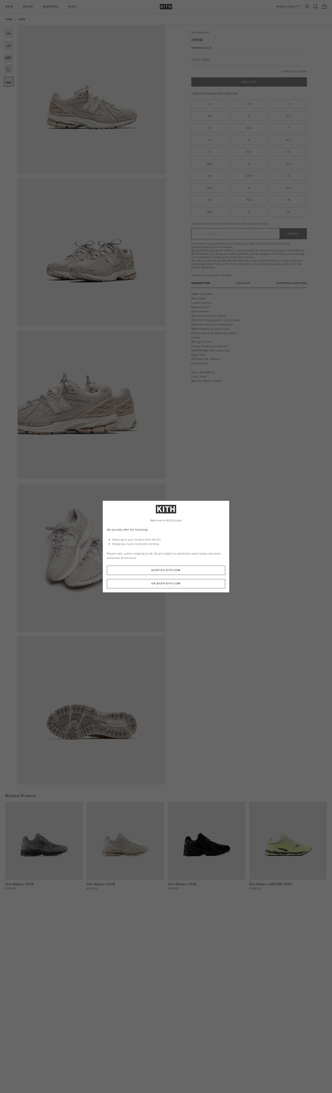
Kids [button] (72, 6)
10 (288, 152)
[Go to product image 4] (9, 69)
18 (288, 212)
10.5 (209, 164)
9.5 (249, 152)
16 (288, 200)
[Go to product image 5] (9, 81)
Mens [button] (28, 6)
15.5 (249, 200)
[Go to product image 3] (9, 57)
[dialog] (166, 546)
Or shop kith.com (165, 583)
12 (209, 176)
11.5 (288, 164)
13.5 (209, 188)
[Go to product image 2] (9, 45)
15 (209, 200)
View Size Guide (294, 71)
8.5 (288, 140)
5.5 (288, 116)
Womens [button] (51, 6)
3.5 (249, 104)
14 (249, 188)
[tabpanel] (249, 337)
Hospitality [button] (289, 6)
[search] (315, 6)
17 (249, 212)
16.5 (209, 212)
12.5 (249, 176)
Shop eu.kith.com (165, 570)
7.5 (209, 140)
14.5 (288, 188)
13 (288, 176)
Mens (22, 19)
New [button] (9, 6)
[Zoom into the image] (92, 99)
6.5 (249, 128)
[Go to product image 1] (9, 33)
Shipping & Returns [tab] (292, 283)
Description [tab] (200, 283)
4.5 (210, 116)
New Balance (200, 32)
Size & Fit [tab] (243, 283)
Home (8, 19)
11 (249, 164)
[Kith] (166, 6)
